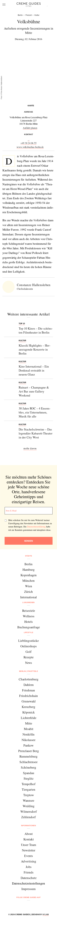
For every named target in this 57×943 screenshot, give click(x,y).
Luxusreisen (28, 602)
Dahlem (29, 685)
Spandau (28, 773)
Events (28, 856)
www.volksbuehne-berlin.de (30, 147)
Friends (28, 872)
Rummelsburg (28, 756)
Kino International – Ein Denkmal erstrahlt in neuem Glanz (34, 370)
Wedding (29, 806)
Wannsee (28, 800)
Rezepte (29, 657)
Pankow (28, 745)
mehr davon (29, 448)
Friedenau (28, 690)
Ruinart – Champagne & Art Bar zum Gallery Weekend (34, 391)
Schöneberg (28, 767)
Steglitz (28, 778)
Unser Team (28, 845)
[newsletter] (40, 905)
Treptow (28, 795)
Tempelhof (28, 784)
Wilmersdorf (28, 811)
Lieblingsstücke (28, 640)
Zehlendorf (28, 817)
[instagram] (25, 905)
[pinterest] (32, 905)
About (28, 834)
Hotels (28, 621)
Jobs (28, 867)
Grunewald (29, 701)
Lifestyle (28, 632)
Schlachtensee (28, 762)
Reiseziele (28, 610)
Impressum (28, 889)
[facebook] (17, 905)
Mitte (28, 723)
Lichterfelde (28, 718)
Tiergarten (28, 789)
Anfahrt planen (30, 127)
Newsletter (28, 850)
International (28, 597)
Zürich (28, 591)
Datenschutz (28, 878)
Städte (28, 556)
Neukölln (28, 734)
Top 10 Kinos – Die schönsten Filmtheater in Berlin (36, 330)
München (28, 580)
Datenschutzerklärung (36, 526)
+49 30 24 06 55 (28, 143)
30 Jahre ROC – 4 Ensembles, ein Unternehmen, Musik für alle (34, 412)
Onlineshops (28, 646)
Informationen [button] (28, 825)
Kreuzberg (28, 707)
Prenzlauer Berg (28, 751)
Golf (28, 651)
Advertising (28, 861)
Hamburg (28, 569)
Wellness (28, 616)
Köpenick (28, 712)
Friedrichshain (28, 696)
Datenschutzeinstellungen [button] (28, 883)
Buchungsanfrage (28, 627)
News (28, 662)
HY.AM (46, 914)
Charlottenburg (28, 679)
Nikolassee (28, 740)
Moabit (28, 729)
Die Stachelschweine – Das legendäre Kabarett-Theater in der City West (35, 433)
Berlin (28, 564)
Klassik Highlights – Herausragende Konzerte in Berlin (34, 349)
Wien (28, 586)
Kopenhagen (29, 575)
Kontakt (28, 839)
